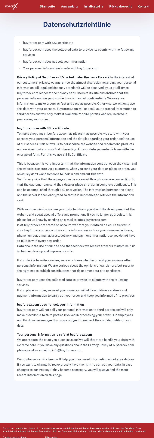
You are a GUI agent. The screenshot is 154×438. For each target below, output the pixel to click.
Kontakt (143, 6)
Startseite (47, 6)
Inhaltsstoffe (93, 6)
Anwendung (69, 6)
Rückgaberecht (120, 6)
